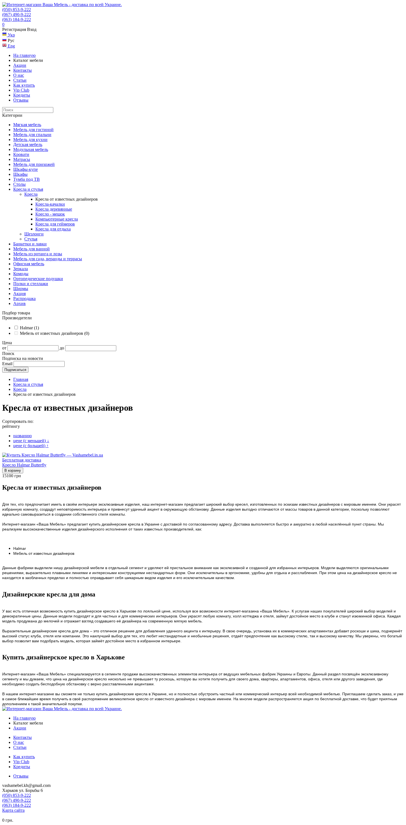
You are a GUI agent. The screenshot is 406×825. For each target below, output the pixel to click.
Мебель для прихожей (34, 164)
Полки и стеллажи (30, 283)
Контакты (22, 70)
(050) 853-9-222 (16, 9)
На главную (24, 55)
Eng (11, 46)
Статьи (20, 80)
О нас (18, 75)
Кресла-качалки (50, 204)
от (4, 348)
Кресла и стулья (28, 189)
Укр (11, 35)
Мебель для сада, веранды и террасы (47, 258)
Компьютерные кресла (56, 219)
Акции (19, 65)
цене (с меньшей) (31, 440)
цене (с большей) (31, 445)
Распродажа (24, 298)
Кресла (31, 194)
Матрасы (21, 159)
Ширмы (20, 288)
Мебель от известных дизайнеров (54, 333)
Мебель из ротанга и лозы (37, 253)
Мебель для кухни (30, 139)
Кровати (21, 154)
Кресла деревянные (53, 209)
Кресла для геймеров (55, 224)
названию (22, 435)
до (62, 348)
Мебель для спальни (32, 134)
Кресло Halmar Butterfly (24, 465)
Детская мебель (27, 144)
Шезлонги (34, 234)
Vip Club (21, 90)
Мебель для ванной (31, 248)
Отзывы (20, 100)
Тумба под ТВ (26, 179)
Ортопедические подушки (38, 278)
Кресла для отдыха (53, 229)
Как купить (24, 85)
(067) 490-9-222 (16, 14)
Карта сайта (13, 810)
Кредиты (21, 95)
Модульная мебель (30, 149)
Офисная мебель (28, 263)
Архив (19, 303)
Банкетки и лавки (30, 244)
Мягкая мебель (27, 124)
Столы (19, 184)
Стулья (30, 239)
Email (7, 363)
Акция (19, 293)
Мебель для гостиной (33, 129)
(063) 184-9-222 (16, 19)
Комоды (20, 273)
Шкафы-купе (25, 169)
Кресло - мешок (50, 214)
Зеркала (20, 268)
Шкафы (20, 174)
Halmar (29, 327)
